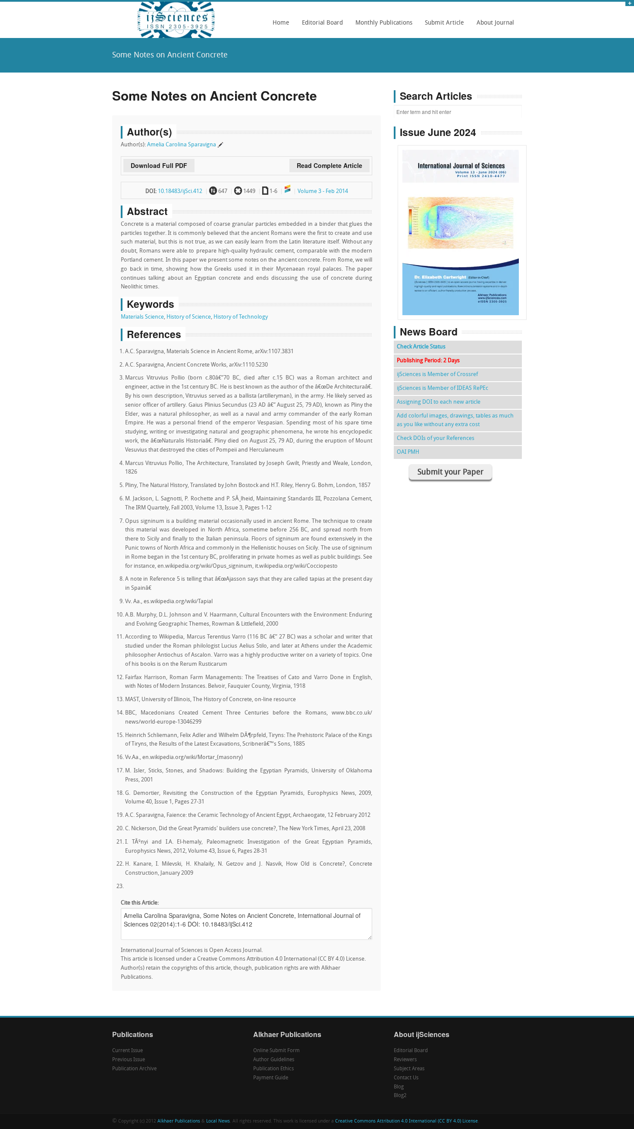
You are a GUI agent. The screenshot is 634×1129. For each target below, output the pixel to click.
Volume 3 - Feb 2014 (323, 191)
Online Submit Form (276, 1050)
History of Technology (240, 317)
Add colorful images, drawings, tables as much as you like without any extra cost (455, 420)
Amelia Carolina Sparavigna (181, 145)
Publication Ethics (273, 1069)
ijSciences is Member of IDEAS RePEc (442, 388)
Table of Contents (462, 208)
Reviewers (405, 1060)
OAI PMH (408, 452)
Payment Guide (270, 1078)
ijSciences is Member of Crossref (437, 374)
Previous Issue (128, 1060)
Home (281, 23)
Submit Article (442, 26)
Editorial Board (320, 26)
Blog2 (400, 1095)
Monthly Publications (381, 26)
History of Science (188, 317)
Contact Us (406, 1078)
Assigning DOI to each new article (438, 402)
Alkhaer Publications (178, 1121)
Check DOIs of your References (435, 438)
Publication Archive (134, 1069)
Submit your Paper (450, 472)
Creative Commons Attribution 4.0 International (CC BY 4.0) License (406, 1121)
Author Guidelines (273, 1060)
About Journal (493, 26)
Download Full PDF (159, 165)
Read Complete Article (329, 165)
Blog (399, 1087)
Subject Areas (409, 1069)
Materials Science (142, 317)
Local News (218, 1121)
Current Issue (127, 1050)
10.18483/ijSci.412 (180, 191)
